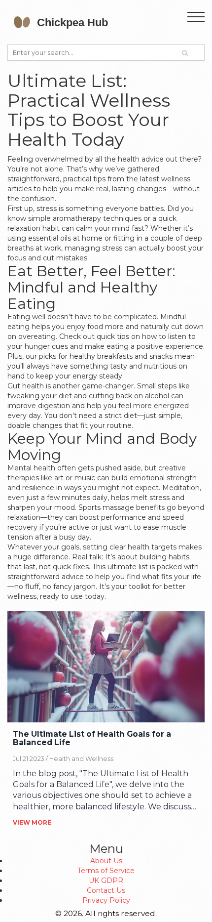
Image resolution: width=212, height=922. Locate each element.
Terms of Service (106, 870)
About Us (106, 860)
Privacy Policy (106, 900)
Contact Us (106, 890)
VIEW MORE (32, 822)
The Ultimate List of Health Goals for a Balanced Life (92, 738)
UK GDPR (106, 880)
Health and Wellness (81, 758)
